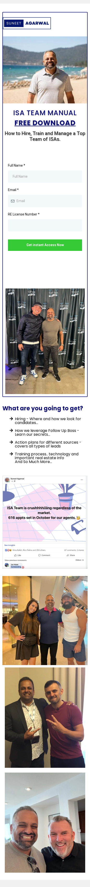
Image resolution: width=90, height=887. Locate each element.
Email (13, 190)
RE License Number (24, 214)
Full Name (16, 165)
